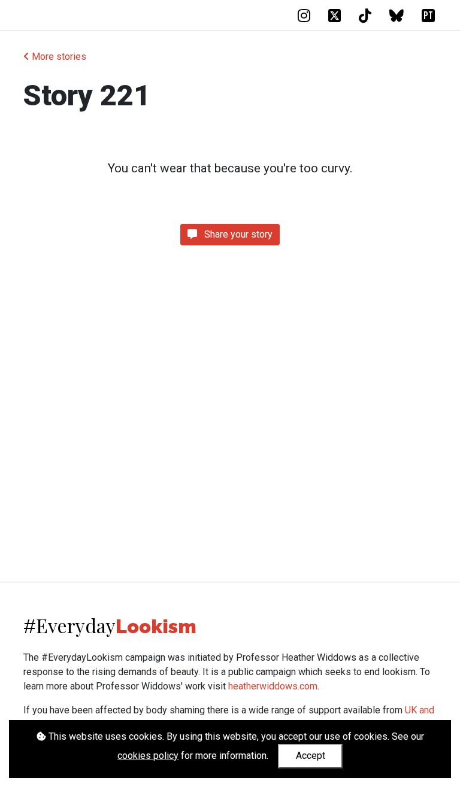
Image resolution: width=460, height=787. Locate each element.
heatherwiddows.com (272, 686)
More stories (57, 56)
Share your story (237, 234)
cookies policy (147, 755)
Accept (310, 755)
